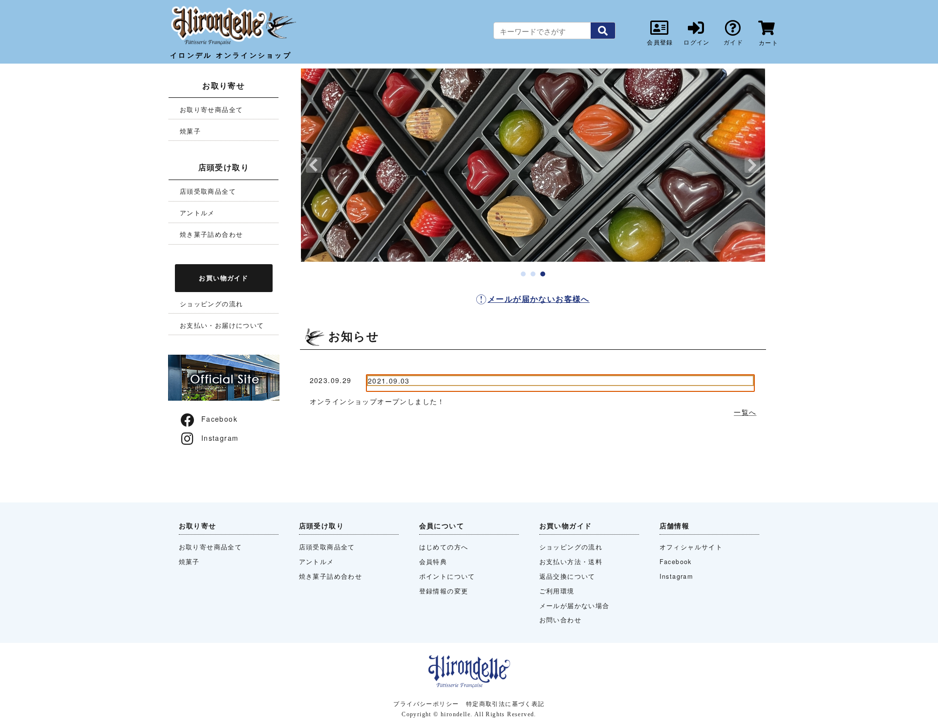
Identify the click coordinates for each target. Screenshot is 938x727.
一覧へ (745, 412)
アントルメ (197, 212)
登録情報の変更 (444, 591)
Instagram (220, 438)
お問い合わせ (560, 619)
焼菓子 (190, 131)
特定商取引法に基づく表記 (505, 703)
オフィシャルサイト (691, 547)
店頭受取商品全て (208, 191)
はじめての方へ (444, 547)
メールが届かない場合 (574, 605)
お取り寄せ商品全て (211, 109)
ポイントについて (447, 576)
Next (752, 165)
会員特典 (433, 561)
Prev (313, 165)
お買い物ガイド (223, 277)
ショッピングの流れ (211, 303)
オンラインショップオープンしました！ (377, 401)
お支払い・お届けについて (222, 325)
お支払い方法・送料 (571, 561)
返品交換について (567, 576)
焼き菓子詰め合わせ (211, 234)
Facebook (219, 419)
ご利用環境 (557, 591)
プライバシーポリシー (426, 703)
